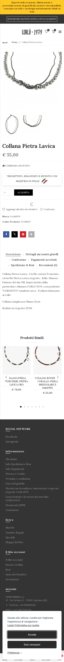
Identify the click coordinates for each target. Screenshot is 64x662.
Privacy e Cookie (15, 473)
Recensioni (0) (48, 265)
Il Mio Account (14, 559)
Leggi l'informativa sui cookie (23, 625)
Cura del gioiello (15, 483)
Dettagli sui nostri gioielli (42, 254)
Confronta (49, 209)
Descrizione (13, 254)
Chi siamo (11, 459)
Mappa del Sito (14, 542)
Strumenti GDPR (15, 505)
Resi (8, 569)
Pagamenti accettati (44, 259)
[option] (12, 124)
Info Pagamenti (15, 468)
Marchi (10, 527)
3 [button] (28, 407)
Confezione (19, 259)
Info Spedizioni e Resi (18, 464)
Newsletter (12, 579)
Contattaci (12, 510)
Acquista (23, 192)
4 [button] (32, 407)
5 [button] (36, 407)
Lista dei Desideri (16, 574)
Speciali (10, 537)
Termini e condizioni (18, 478)
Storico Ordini (14, 564)
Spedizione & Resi (22, 265)
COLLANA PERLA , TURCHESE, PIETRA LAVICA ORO (16, 381)
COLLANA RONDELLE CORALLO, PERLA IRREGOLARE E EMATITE (47, 383)
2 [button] (24, 407)
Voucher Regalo (15, 532)
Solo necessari (32, 644)
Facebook (11, 436)
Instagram (12, 441)
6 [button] (39, 407)
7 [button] (43, 407)
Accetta (32, 634)
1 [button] (21, 407)
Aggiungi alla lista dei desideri (21, 209)
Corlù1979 (15, 216)
